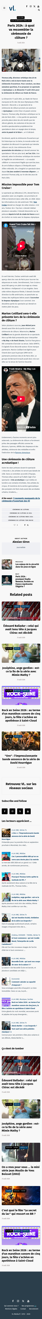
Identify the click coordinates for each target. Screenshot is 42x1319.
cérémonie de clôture (21, 509)
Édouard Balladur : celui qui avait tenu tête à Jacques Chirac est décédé (21, 629)
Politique (25, 606)
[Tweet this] (27, 525)
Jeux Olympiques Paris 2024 (21, 20)
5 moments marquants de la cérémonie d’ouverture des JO (21, 499)
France (17, 606)
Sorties (26, 690)
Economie (15, 979)
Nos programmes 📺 (29, 1306)
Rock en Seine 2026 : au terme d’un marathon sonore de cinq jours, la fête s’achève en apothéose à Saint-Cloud (21, 1005)
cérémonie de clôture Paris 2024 (21, 517)
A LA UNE (21, 17)
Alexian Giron (21, 541)
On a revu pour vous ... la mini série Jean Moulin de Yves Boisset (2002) (21, 1170)
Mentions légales (11, 1309)
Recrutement (33, 1309)
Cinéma (15, 935)
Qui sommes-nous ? (11, 1306)
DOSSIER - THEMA (25, 935)
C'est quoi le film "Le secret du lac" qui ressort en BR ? (19, 1212)
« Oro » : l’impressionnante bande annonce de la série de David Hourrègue (20, 836)
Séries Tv (18, 736)
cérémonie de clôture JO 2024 (21, 513)
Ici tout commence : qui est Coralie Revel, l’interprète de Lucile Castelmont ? (20, 941)
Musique (18, 690)
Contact (23, 1309)
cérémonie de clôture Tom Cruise (20, 520)
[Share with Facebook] (24, 525)
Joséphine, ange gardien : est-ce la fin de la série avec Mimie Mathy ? (21, 671)
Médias (17, 648)
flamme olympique (22, 453)
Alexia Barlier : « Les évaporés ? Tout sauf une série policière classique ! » (19, 1029)
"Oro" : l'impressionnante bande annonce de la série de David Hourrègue (21, 759)
